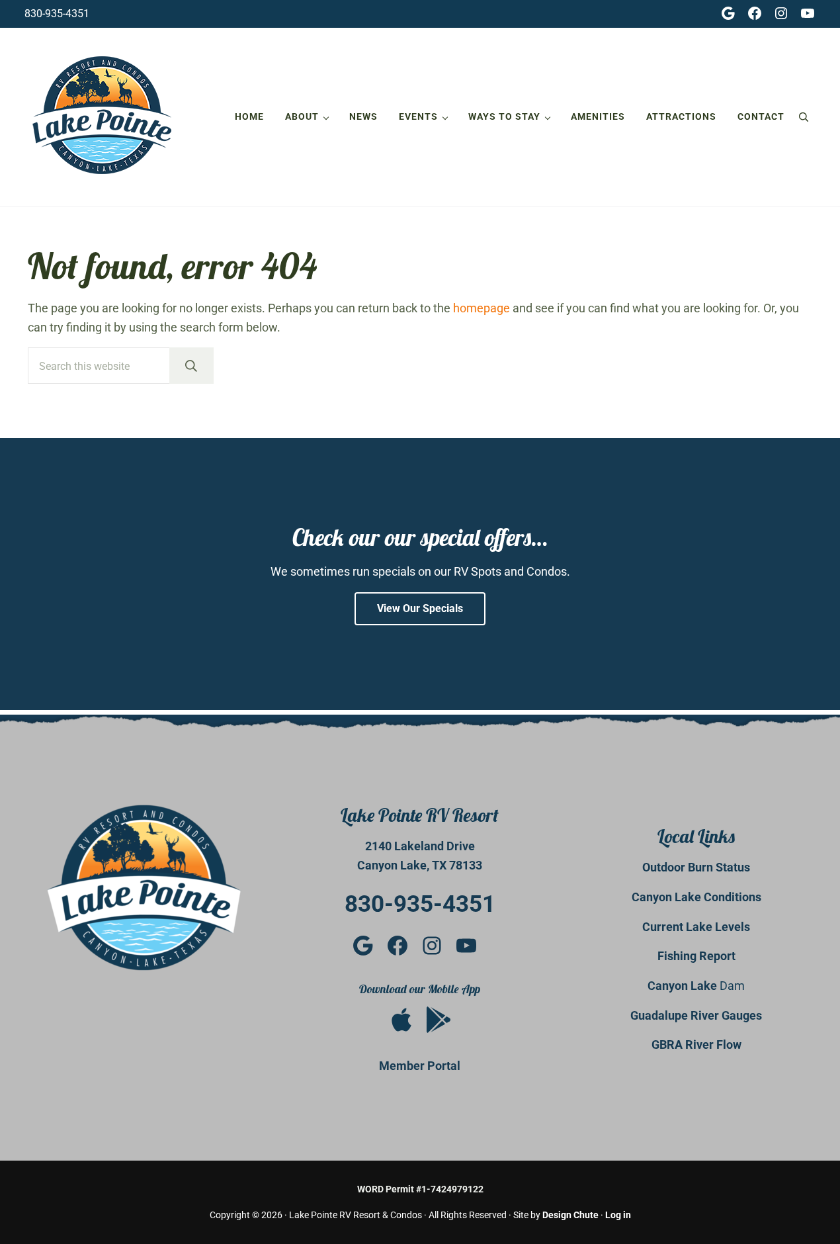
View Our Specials (420, 608)
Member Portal (419, 1066)
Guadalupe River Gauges (696, 1015)
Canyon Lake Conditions (696, 897)
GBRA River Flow (696, 1044)
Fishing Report (696, 956)
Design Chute (570, 1215)
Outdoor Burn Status (696, 867)
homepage (481, 308)
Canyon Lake (684, 986)
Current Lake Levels (696, 927)
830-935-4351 (56, 13)
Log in (618, 1215)
